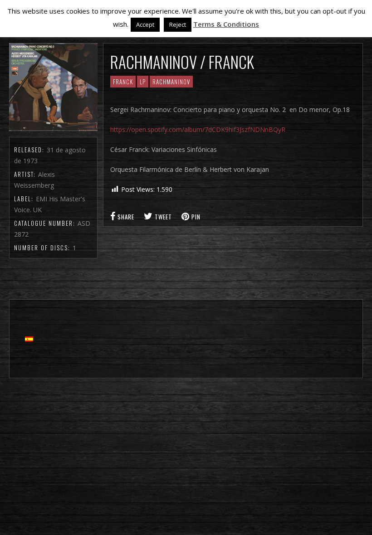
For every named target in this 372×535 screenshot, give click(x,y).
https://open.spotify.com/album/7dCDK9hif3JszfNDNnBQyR (197, 129)
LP (143, 81)
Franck (123, 81)
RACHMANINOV (171, 81)
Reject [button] (177, 24)
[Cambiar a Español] (29, 339)
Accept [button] (145, 24)
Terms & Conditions (226, 24)
